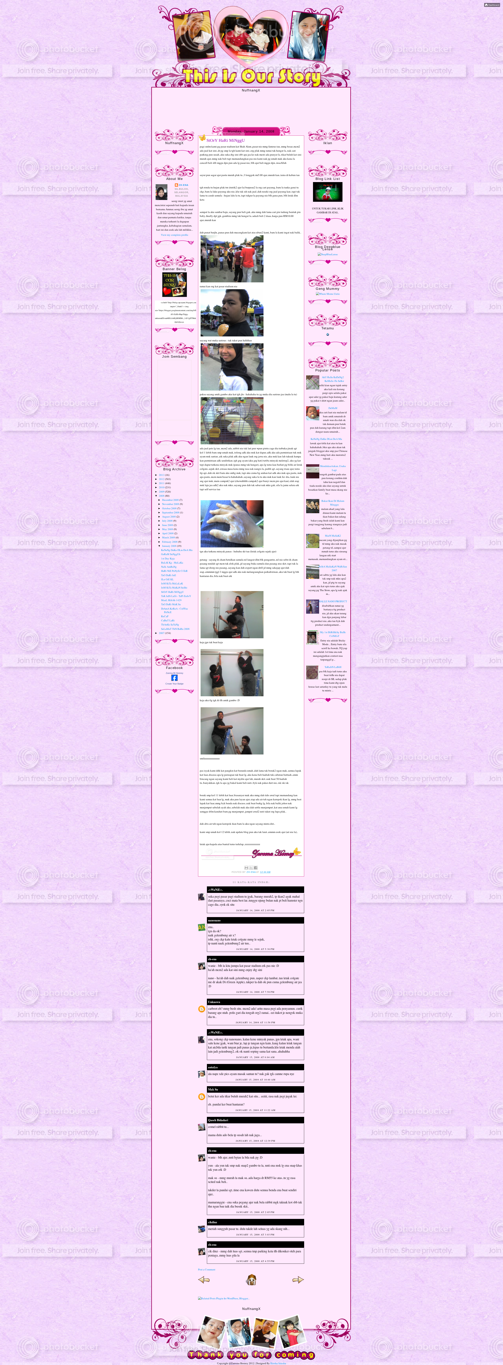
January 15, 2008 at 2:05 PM (255, 1212)
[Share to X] (251, 868)
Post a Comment (206, 1269)
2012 (162, 479)
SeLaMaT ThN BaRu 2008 (175, 629)
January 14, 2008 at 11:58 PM (255, 1022)
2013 (162, 475)
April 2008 (168, 533)
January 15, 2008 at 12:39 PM (255, 1140)
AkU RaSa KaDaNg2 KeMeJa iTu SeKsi (333, 379)
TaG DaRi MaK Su (171, 604)
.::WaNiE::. (215, 889)
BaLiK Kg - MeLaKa (172, 562)
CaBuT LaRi (168, 620)
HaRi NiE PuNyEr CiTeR (174, 571)
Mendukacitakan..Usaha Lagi (333, 468)
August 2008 (169, 516)
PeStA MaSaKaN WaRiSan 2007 (333, 568)
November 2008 (171, 504)
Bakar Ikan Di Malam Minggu (332, 503)
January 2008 (169, 546)
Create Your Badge (174, 683)
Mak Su (213, 1089)
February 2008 (170, 541)
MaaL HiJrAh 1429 (171, 600)
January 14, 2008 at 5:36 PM (255, 949)
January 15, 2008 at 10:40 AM (256, 1079)
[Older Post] (298, 1284)
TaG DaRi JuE (168, 575)
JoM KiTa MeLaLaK (172, 583)
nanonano (214, 920)
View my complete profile (174, 235)
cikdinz (212, 1222)
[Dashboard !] (492, 6)
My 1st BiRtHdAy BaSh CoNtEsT (333, 634)
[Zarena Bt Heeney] (174, 680)
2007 (162, 633)
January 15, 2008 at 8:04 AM (255, 1057)
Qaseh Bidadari (218, 1120)
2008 (162, 495)
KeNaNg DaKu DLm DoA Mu (177, 550)
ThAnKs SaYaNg (170, 624)
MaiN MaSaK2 (333, 535)
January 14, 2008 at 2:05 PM (255, 910)
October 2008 (169, 508)
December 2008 (170, 500)
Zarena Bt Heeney (174, 673)
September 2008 (171, 512)
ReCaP (164, 616)
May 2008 (168, 529)
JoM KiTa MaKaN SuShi (174, 587)
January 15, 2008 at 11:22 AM (256, 1110)
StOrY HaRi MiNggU (172, 592)
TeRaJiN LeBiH (333, 667)
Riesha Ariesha (278, 1363)
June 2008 (168, 525)
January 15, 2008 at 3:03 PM (255, 1234)
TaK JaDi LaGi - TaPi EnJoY (176, 596)
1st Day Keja (168, 558)
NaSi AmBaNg (169, 566)
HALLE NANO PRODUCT (333, 601)
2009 (162, 491)
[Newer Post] (204, 1284)
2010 (162, 487)
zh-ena (183, 185)
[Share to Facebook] (256, 868)
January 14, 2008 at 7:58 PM (255, 991)
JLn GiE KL (167, 579)
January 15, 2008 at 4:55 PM (255, 1261)
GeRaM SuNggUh (170, 554)
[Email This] (246, 868)
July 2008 (167, 520)
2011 (162, 483)
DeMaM (333, 408)
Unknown (214, 1002)
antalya (213, 1067)
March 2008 (169, 537)
